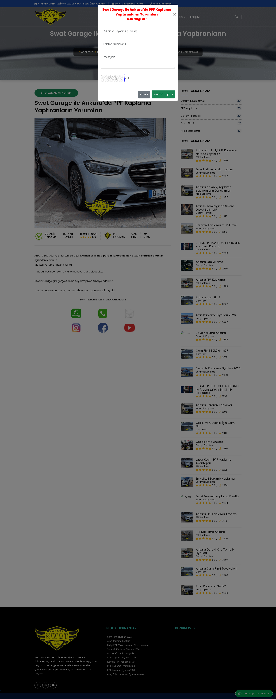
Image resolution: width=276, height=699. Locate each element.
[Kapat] (174, 14)
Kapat (144, 94)
